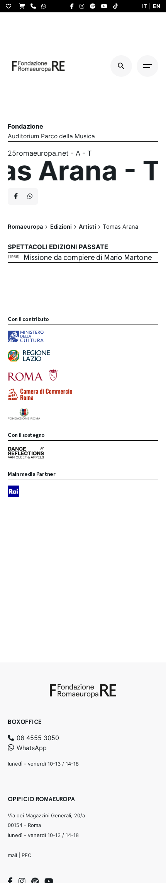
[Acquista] (24, 6)
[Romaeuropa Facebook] (74, 6)
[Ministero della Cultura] (26, 336)
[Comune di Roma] (33, 375)
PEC (26, 855)
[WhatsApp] (45, 6)
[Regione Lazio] (29, 356)
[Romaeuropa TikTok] (117, 6)
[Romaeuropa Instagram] (84, 6)
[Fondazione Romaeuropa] (38, 66)
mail (12, 855)
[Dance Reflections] (26, 452)
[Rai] (13, 491)
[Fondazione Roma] (24, 413)
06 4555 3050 (37, 738)
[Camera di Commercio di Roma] (40, 394)
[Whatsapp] (30, 197)
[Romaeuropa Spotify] (94, 6)
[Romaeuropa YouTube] (106, 6)
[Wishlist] (10, 6)
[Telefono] (35, 6)
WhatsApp (31, 748)
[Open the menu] (147, 66)
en (156, 6)
